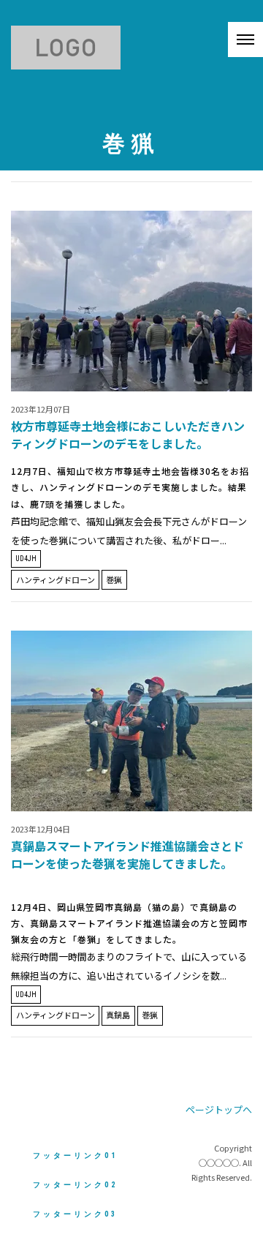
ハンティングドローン (55, 579)
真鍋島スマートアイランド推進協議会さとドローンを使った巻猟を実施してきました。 (127, 854)
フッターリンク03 (75, 1214)
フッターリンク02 (75, 1185)
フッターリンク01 (75, 1155)
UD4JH (26, 559)
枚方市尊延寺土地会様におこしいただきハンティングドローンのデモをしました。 (128, 434)
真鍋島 (118, 1015)
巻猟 (114, 579)
